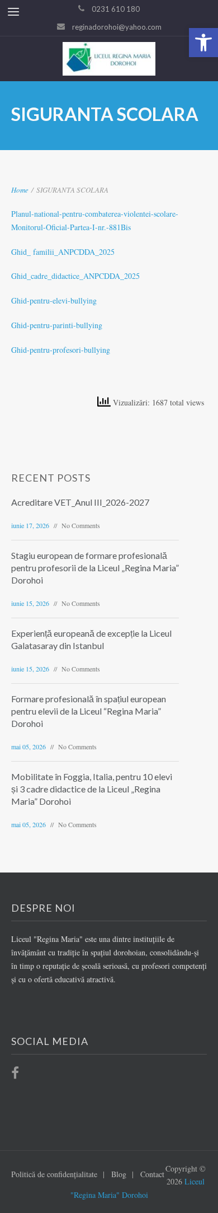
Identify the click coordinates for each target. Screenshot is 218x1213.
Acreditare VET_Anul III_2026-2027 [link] (80, 502)
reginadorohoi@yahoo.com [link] (117, 26)
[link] (203, 42)
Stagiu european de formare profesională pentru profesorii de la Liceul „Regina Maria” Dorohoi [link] (95, 567)
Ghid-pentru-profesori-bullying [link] (60, 349)
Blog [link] (118, 1174)
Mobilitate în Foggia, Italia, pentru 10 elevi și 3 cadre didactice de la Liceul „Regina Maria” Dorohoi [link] (91, 788)
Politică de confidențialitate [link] (54, 1174)
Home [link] (20, 190)
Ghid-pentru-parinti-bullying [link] (56, 325)
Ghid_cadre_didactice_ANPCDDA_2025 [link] (75, 275)
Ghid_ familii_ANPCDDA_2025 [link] (63, 251)
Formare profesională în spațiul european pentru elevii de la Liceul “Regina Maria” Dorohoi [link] (88, 711)
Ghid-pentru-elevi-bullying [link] (54, 300)
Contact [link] (152, 1174)
